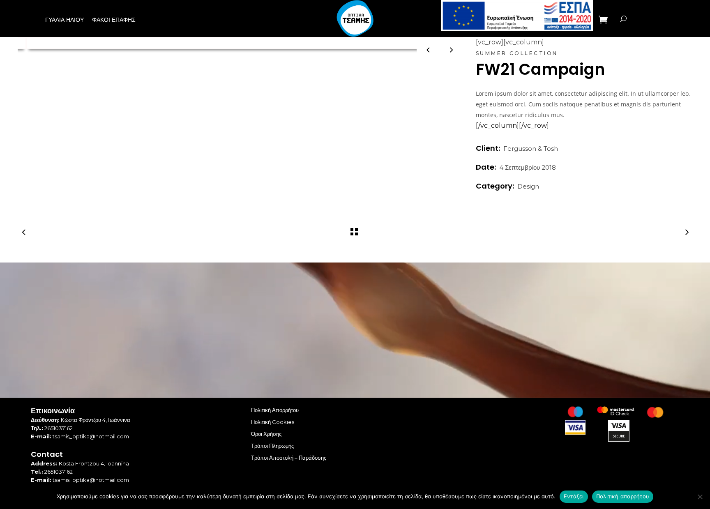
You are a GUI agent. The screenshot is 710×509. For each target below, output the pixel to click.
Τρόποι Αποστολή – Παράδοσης (288, 457)
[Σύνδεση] (642, 19)
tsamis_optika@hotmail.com (91, 436)
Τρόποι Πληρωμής (272, 445)
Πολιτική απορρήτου (623, 496)
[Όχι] (700, 497)
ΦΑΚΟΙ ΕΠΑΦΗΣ (114, 19)
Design (528, 186)
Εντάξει (574, 496)
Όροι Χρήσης (266, 434)
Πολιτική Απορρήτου (275, 410)
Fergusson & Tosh (530, 148)
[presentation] (428, 50)
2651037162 (58, 428)
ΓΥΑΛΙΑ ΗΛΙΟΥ (64, 19)
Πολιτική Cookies (272, 422)
